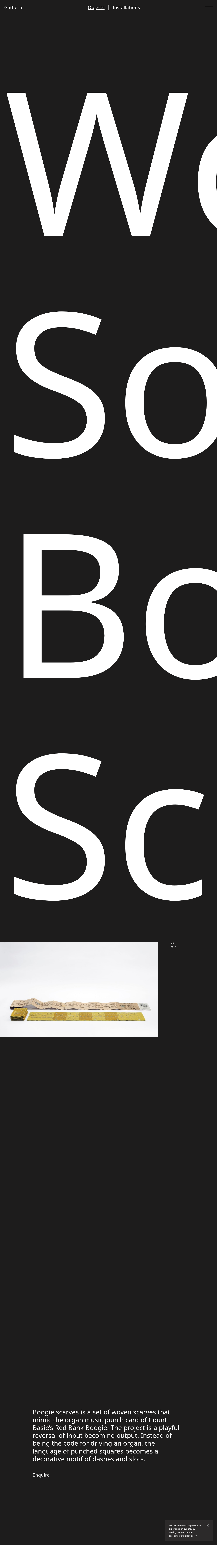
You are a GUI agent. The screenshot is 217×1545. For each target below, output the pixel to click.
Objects (96, 7)
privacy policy (190, 1536)
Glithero (13, 7)
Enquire (41, 1475)
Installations (126, 7)
